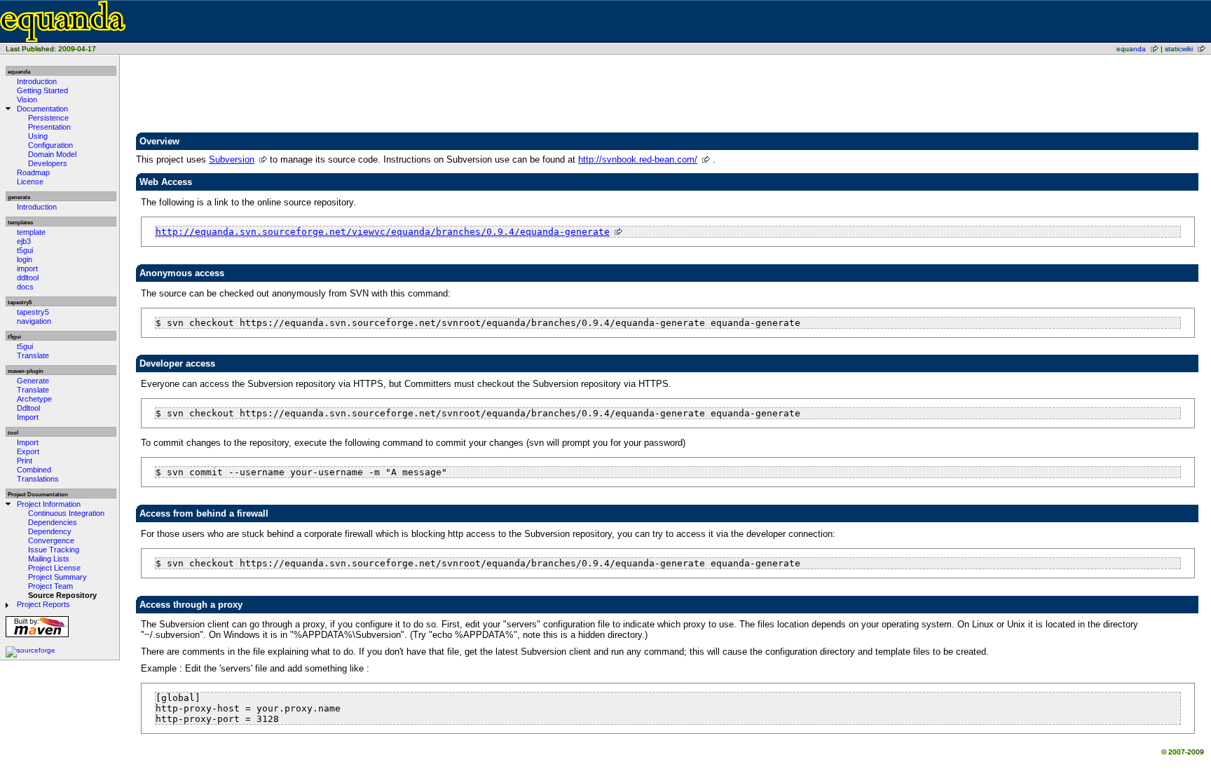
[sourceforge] (30, 650)
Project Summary (57, 577)
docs (25, 286)
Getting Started (42, 90)
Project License (54, 568)
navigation (34, 321)
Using (38, 136)
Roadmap (33, 172)
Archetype (34, 399)
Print (24, 460)
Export (28, 451)
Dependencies (52, 522)
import (27, 268)
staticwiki (1179, 49)
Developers (47, 163)
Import (28, 417)
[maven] (37, 637)
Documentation (42, 108)
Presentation (49, 127)
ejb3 (24, 241)
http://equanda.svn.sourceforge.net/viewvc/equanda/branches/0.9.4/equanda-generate (383, 231)
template (31, 232)
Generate (33, 380)
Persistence (48, 118)
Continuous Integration (66, 513)
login (24, 259)
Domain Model (52, 154)
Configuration (50, 145)
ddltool (28, 277)
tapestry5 (33, 312)
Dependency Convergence (51, 536)
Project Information (49, 504)
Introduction (37, 81)
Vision (27, 99)
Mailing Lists (48, 558)
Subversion (231, 159)
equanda (1131, 49)
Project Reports (43, 604)
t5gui (25, 250)
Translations (38, 479)
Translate (33, 355)
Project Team (50, 586)
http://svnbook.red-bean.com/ (637, 159)
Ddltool (28, 408)
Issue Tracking (53, 549)
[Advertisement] (668, 95)
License (30, 181)
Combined (34, 469)
